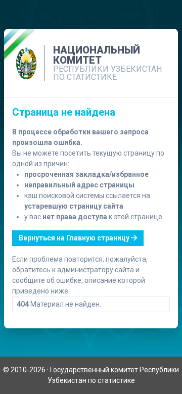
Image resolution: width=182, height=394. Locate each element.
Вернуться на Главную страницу (75, 238)
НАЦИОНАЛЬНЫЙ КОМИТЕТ (96, 55)
